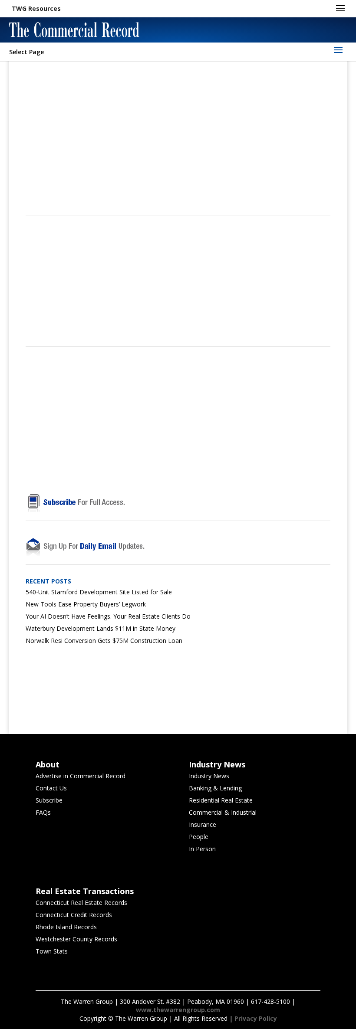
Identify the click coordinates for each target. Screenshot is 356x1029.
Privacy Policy (255, 1018)
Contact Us (51, 788)
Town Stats (52, 951)
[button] (36, 8)
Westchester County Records (76, 939)
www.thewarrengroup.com (178, 1010)
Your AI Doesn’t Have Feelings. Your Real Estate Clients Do (108, 616)
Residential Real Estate (221, 800)
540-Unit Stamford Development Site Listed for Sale (99, 592)
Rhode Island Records (66, 927)
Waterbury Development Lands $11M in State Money (100, 628)
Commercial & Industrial (223, 812)
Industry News (209, 776)
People (198, 836)
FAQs (43, 812)
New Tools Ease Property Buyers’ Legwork (86, 604)
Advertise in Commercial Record (80, 776)
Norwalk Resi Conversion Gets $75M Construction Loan (104, 640)
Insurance (202, 824)
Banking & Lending (215, 788)
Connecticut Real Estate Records (81, 902)
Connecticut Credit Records (74, 915)
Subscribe (49, 800)
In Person (202, 849)
